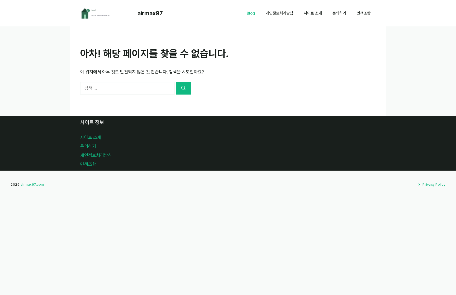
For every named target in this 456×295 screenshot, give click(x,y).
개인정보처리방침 (279, 13)
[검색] (183, 88)
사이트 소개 (313, 13)
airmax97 (150, 13)
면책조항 (363, 13)
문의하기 (339, 13)
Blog (251, 13)
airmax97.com (32, 184)
